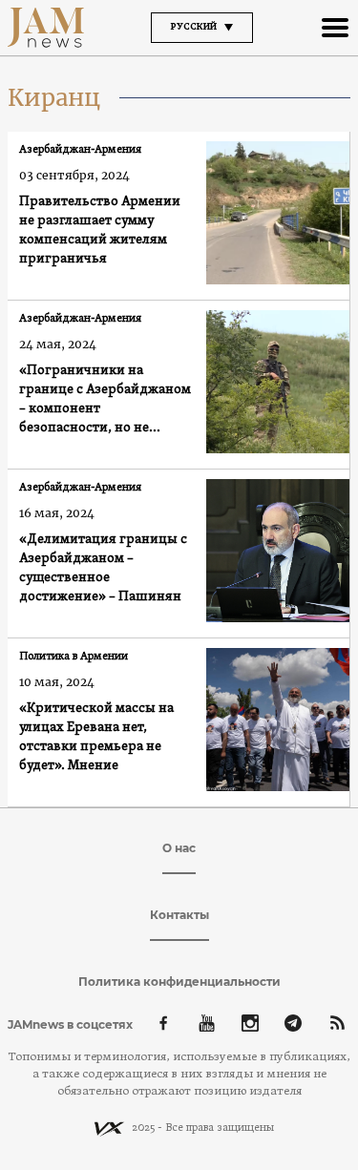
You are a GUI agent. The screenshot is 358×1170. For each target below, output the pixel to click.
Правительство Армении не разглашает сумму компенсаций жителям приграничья (99, 230)
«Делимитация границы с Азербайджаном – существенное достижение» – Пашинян (103, 568)
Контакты (179, 915)
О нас (179, 848)
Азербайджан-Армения (80, 149)
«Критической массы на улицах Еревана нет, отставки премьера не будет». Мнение (96, 737)
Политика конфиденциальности (179, 981)
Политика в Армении (73, 656)
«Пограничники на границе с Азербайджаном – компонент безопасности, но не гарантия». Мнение (105, 400)
